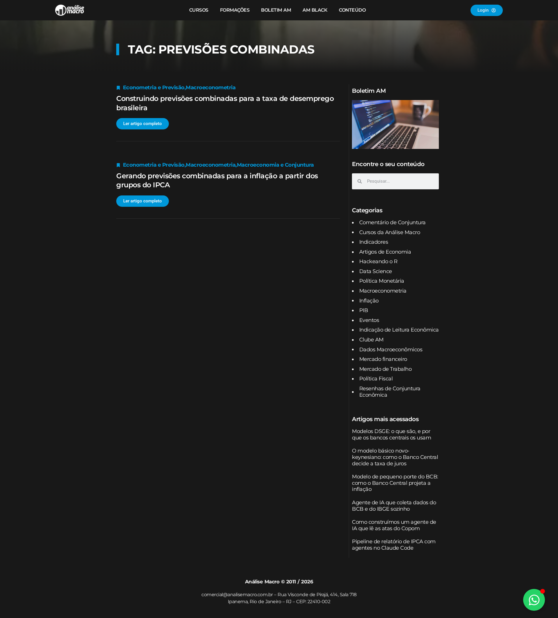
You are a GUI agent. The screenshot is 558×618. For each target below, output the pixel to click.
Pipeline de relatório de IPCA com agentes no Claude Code (394, 544)
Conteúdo (352, 10)
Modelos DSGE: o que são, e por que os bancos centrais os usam (391, 434)
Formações (235, 10)
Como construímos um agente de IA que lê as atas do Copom (394, 525)
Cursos (198, 10)
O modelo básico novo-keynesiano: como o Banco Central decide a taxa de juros (395, 457)
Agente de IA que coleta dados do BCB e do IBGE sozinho (394, 505)
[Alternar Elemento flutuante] (534, 600)
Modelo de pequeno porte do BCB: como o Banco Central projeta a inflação (395, 482)
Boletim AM (276, 10)
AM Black (315, 10)
